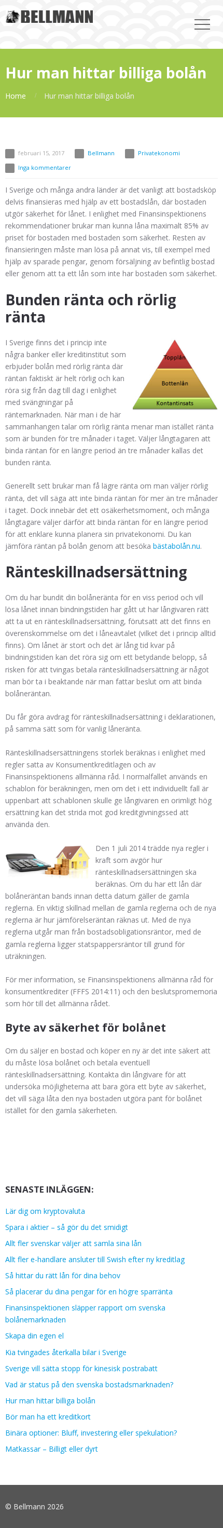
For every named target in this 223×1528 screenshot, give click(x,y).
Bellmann (101, 153)
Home (15, 96)
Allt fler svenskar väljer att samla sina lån (73, 1243)
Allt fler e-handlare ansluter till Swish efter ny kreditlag (95, 1259)
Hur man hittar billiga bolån (50, 1400)
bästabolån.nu (176, 546)
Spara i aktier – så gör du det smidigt (66, 1227)
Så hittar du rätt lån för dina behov (62, 1275)
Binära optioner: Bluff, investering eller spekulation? (91, 1433)
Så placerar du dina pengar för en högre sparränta (89, 1291)
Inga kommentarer (44, 167)
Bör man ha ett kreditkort (48, 1417)
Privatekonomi (159, 153)
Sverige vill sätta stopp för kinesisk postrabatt (81, 1368)
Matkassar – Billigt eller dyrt (51, 1449)
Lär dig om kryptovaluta (45, 1211)
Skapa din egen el (34, 1336)
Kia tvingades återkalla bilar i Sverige (66, 1352)
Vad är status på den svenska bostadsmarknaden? (89, 1384)
